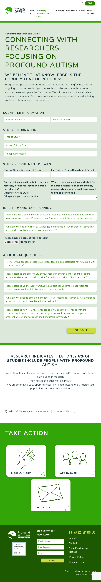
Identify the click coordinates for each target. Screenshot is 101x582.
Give (90, 3)
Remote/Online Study (17, 192)
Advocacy (59, 10)
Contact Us (74, 543)
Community (71, 10)
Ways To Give (90, 12)
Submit (81, 330)
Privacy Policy (76, 557)
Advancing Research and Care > (22, 33)
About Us (31, 12)
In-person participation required (22, 196)
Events (82, 10)
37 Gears (91, 574)
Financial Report (77, 562)
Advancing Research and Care (42, 13)
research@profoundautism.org (57, 411)
